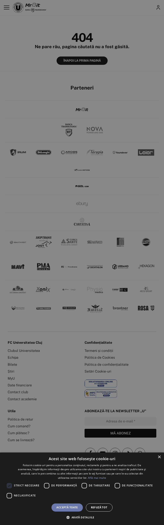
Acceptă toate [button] (67, 507)
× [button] (159, 457)
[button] (82, 517)
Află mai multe (97, 478)
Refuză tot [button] (99, 507)
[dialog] (82, 488)
